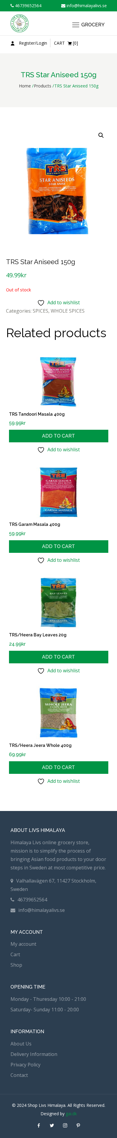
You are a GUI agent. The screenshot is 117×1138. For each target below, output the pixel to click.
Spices (40, 311)
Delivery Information (33, 1054)
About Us (21, 1043)
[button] (101, 135)
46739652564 (27, 5)
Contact (19, 1075)
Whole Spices (68, 311)
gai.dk (71, 1113)
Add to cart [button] (58, 436)
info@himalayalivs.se (86, 5)
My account (23, 944)
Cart (15, 954)
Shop (16, 965)
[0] (66, 43)
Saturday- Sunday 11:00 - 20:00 (44, 1009)
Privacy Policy (25, 1064)
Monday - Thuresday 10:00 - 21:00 (48, 999)
